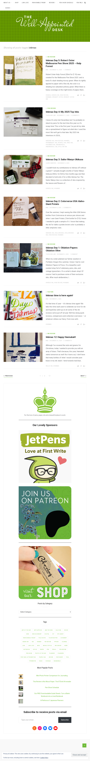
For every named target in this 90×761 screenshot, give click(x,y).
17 (50, 376)
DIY (53, 634)
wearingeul (61, 144)
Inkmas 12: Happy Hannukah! (61, 337)
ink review (64, 95)
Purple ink (62, 142)
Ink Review (51, 57)
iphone (56, 641)
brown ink (50, 140)
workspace (57, 661)
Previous (9, 376)
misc (38, 645)
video (40, 661)
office (35, 649)
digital (47, 634)
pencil (54, 649)
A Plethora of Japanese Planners (51, 700)
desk (27, 634)
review (51, 657)
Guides (7, 8)
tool (67, 657)
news (66, 645)
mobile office (47, 645)
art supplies (38, 630)
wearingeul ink (52, 146)
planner (52, 653)
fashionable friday (29, 637)
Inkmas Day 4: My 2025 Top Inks (62, 112)
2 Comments (75, 115)
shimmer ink (51, 144)
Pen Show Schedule (66, 2)
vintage (48, 661)
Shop (16, 2)
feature (50, 292)
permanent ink (52, 142)
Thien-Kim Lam (51, 115)
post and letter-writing (28, 657)
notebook (26, 649)
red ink (70, 142)
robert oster (58, 97)
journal (64, 641)
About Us (7, 2)
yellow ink (63, 146)
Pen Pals (80, 2)
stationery (59, 657)
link (23, 645)
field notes (42, 637)
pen (48, 649)
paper (42, 649)
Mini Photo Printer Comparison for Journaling (52, 675)
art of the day (26, 630)
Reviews (52, 2)
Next (83, 376)
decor (66, 630)
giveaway (64, 637)
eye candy (60, 634)
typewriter (32, 661)
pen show (29, 653)
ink (33, 641)
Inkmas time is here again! (59, 295)
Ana (47, 70)
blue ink (50, 366)
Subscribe (65, 720)
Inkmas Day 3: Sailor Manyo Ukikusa (64, 159)
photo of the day (40, 653)
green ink (55, 95)
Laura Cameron (51, 163)
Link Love (25, 2)
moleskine (58, 645)
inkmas (49, 97)
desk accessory (36, 634)
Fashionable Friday (39, 2)
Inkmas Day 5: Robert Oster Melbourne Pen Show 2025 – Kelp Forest (63, 63)
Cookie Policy (44, 757)
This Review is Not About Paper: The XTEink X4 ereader (52, 681)
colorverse (60, 233)
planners (61, 653)
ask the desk (49, 630)
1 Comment (67, 70)
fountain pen (53, 637)
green (49, 95)
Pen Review (51, 108)
